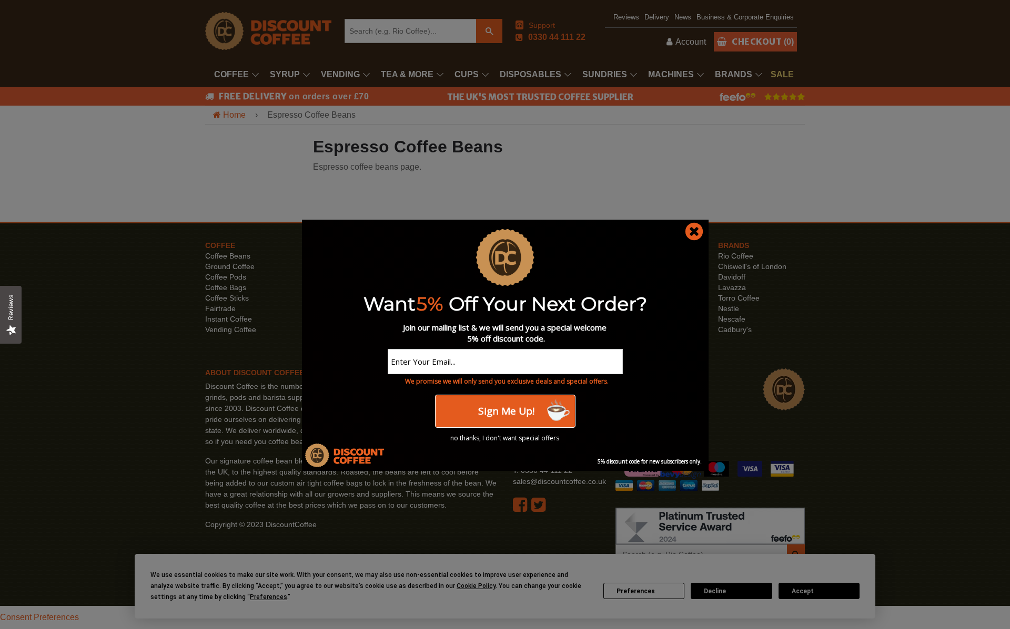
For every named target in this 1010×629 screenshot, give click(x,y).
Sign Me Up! (505, 411)
